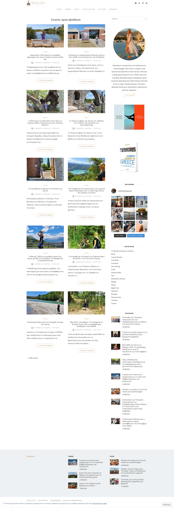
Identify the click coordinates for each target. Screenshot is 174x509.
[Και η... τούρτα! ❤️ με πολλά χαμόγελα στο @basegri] (117, 226)
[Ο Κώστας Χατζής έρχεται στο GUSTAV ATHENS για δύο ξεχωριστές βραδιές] (115, 334)
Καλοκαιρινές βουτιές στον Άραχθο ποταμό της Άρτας (45, 323)
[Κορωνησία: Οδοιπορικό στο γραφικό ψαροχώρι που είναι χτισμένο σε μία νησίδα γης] (45, 47)
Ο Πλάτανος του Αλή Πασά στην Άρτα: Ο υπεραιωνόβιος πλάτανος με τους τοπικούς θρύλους (45, 123)
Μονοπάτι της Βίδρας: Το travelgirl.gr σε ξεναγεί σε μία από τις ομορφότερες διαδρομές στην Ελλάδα (86, 324)
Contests (114, 263)
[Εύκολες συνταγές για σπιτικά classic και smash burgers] (115, 391)
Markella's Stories (118, 279)
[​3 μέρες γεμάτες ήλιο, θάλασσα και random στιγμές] (141, 226)
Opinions (113, 9)
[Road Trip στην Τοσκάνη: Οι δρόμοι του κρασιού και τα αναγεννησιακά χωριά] (72, 475)
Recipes (114, 294)
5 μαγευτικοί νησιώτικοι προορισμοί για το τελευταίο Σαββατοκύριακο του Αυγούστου (134, 377)
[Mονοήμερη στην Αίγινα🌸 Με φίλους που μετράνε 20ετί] (117, 214)
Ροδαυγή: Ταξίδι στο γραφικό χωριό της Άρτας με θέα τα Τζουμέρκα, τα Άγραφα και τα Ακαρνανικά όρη (45, 258)
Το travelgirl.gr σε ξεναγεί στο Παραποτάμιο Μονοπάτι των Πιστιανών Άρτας (87, 257)
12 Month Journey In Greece (122, 251)
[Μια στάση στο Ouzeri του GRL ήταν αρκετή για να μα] (141, 214)
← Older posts (32, 358)
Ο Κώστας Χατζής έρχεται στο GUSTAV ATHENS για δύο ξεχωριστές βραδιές (134, 334)
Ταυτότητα (31, 500)
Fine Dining (115, 266)
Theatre (114, 300)
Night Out (115, 288)
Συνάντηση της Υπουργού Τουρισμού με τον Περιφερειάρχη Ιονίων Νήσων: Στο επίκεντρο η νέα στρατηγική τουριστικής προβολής (134, 405)
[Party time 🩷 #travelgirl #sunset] (129, 214)
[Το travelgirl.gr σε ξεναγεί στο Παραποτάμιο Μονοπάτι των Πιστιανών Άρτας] (86, 248)
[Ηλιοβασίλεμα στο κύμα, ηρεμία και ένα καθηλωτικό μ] (117, 202)
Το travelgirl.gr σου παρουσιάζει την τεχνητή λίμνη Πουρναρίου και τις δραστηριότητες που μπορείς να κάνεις (86, 190)
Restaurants (116, 297)
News (59, 9)
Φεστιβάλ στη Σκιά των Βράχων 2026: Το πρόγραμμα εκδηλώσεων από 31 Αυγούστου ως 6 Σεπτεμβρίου (134, 348)
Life (112, 275)
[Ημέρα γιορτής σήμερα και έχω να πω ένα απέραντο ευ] (129, 226)
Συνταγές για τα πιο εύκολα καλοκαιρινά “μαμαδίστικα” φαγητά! (132, 481)
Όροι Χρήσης (43, 500)
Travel (68, 9)
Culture (102, 9)
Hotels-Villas (88, 9)
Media (113, 282)
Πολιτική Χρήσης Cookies (99, 503)
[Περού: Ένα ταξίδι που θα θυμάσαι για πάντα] (72, 486)
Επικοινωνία (55, 500)
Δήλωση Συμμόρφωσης (72, 500)
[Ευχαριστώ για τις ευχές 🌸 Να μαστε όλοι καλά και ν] (129, 202)
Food (76, 9)
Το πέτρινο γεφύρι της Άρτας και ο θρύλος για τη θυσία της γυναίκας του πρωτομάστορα (86, 123)
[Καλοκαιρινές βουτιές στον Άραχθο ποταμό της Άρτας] (45, 314)
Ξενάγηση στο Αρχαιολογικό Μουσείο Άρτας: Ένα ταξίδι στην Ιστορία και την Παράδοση (86, 56)
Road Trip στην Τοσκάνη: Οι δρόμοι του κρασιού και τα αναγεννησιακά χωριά (90, 475)
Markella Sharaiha (42, 63)
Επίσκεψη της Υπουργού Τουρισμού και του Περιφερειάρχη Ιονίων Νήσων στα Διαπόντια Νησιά (134, 320)
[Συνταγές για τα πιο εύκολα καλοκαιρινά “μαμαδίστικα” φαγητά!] (114, 481)
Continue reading (46, 80)
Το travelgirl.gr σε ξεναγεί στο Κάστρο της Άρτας (45, 189)
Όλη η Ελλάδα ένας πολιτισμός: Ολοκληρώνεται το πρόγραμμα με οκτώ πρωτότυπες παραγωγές (133, 363)
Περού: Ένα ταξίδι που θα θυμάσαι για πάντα (89, 484)
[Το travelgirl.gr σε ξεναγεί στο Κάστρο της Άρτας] (45, 180)
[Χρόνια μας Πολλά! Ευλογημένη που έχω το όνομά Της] (141, 202)
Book (113, 254)
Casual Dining (116, 257)
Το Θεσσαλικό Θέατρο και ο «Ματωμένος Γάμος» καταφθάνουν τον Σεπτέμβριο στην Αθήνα (134, 422)
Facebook (31, 456)
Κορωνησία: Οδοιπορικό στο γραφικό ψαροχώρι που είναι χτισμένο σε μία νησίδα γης (45, 57)
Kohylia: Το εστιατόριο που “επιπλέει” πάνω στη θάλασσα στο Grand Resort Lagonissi (133, 471)
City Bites (115, 260)
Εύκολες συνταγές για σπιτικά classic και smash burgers (134, 390)
